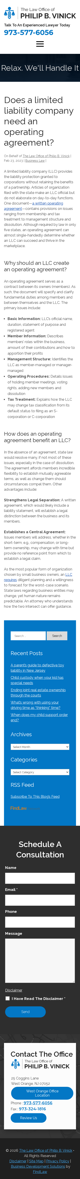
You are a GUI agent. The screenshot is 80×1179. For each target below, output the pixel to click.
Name (10, 867)
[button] (40, 43)
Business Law (35, 160)
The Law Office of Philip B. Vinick (46, 156)
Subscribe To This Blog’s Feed (35, 796)
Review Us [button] (28, 1118)
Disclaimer (13, 990)
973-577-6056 (28, 32)
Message (13, 933)
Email (11, 889)
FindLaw (40, 1172)
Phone (11, 911)
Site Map (36, 1161)
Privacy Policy (57, 1161)
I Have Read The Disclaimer (38, 998)
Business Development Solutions (38, 1166)
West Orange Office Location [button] (42, 1093)
